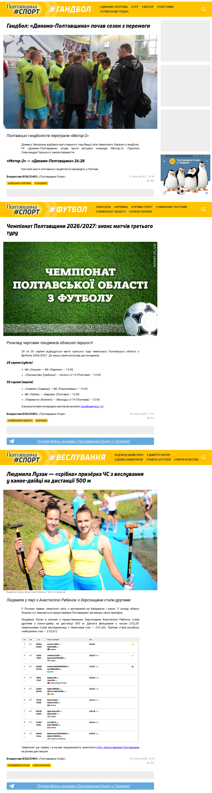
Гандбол (73, 9)
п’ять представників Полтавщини (117, 747)
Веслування (81, 457)
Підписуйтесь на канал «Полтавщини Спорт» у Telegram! (83, 441)
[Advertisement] (185, 41)
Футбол (71, 209)
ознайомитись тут (92, 406)
